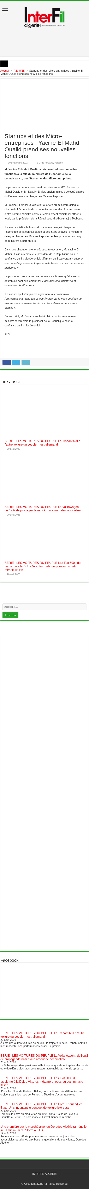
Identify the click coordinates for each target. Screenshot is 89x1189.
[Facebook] (46, 1178)
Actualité (49, 162)
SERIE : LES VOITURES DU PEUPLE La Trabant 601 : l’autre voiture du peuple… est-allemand (42, 442)
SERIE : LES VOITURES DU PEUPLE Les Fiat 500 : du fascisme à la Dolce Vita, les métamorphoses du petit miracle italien (43, 566)
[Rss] (42, 1178)
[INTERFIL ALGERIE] (44, 16)
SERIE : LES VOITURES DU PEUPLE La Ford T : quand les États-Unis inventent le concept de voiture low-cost (41, 1105)
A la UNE (19, 70)
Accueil (4, 70)
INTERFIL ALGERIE (44, 1173)
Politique (58, 162)
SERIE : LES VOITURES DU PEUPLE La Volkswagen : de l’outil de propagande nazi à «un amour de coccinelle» (43, 508)
